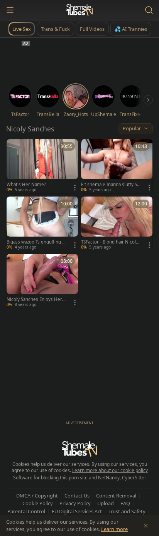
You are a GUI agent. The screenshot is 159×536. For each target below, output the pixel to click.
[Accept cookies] (146, 526)
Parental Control (26, 511)
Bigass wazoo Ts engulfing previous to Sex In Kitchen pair (36, 242)
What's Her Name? (26, 184)
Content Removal (116, 495)
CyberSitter (134, 477)
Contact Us (77, 495)
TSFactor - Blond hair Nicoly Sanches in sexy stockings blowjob (110, 242)
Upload (105, 503)
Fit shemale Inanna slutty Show (110, 184)
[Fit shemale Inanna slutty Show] (116, 166)
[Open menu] (10, 10)
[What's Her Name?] (42, 166)
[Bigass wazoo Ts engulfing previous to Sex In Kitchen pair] (42, 224)
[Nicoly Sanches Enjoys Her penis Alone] (42, 281)
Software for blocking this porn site (51, 477)
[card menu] (75, 187)
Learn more (114, 529)
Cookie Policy (37, 503)
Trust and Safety (126, 511)
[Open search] (149, 10)
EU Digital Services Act (77, 511)
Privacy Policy (75, 503)
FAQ (125, 503)
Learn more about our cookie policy (110, 470)
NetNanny (109, 477)
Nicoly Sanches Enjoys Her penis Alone (36, 299)
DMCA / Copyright (37, 495)
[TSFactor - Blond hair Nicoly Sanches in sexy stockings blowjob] (116, 224)
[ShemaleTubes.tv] (79, 10)
